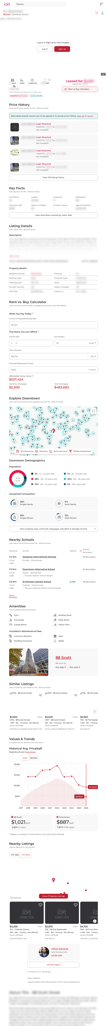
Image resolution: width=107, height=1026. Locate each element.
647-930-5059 (56, 955)
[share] (102, 13)
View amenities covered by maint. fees (53, 215)
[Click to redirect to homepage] (7, 4)
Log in (45, 49)
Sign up (62, 49)
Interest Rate (14, 337)
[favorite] (40, 695)
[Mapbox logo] (15, 897)
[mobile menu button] (103, 4)
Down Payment (15, 350)
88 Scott (6, 14)
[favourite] (96, 13)
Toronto (25, 14)
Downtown (16, 14)
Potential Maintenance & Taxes (21, 363)
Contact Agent (53, 964)
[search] (40, 4)
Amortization (59, 337)
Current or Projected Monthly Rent (23, 319)
